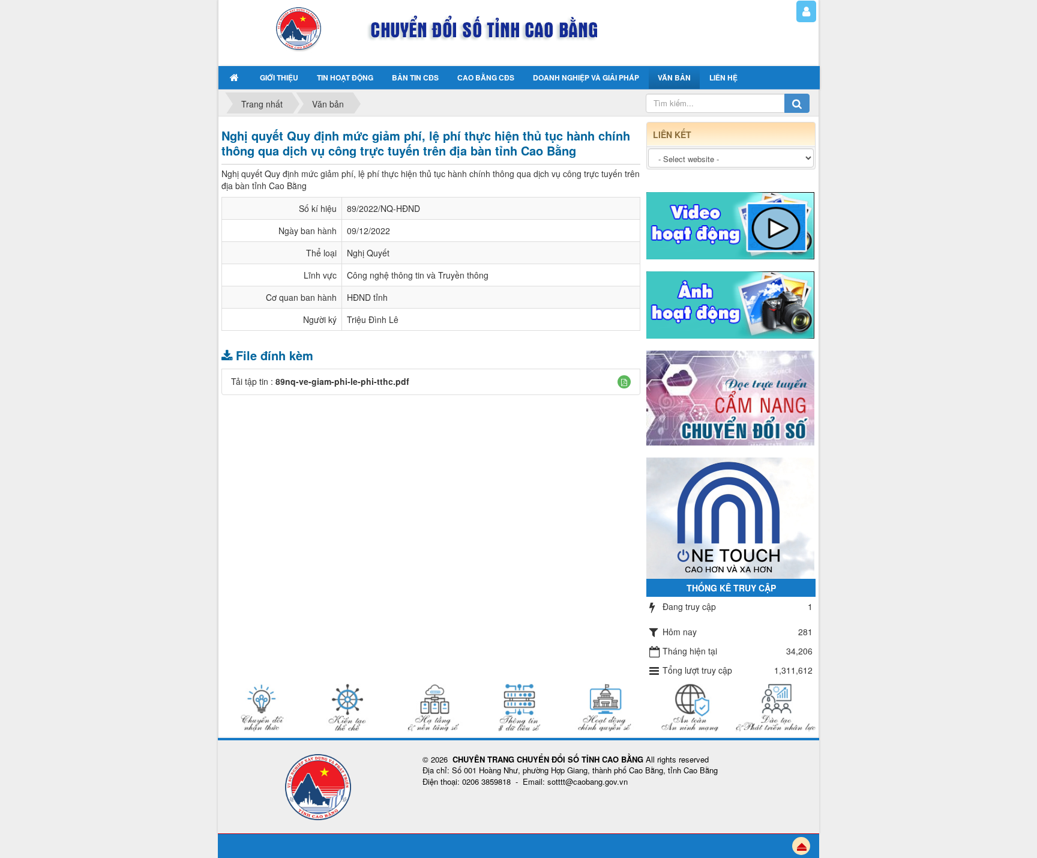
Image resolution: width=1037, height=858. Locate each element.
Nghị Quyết (368, 253)
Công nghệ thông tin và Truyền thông (417, 275)
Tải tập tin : (320, 381)
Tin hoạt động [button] (345, 77)
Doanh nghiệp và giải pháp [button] (586, 77)
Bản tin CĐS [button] (415, 77)
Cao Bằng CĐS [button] (485, 77)
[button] (624, 381)
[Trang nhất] (235, 77)
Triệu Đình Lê (372, 319)
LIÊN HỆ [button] (723, 77)
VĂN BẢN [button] (674, 77)
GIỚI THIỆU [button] (279, 77)
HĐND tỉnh (367, 297)
